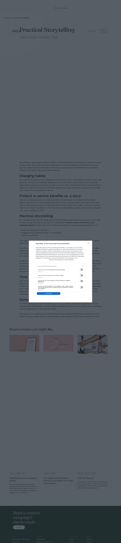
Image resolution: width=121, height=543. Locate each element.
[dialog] (60, 271)
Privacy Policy (69, 299)
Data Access (60, 299)
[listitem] (60, 266)
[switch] (81, 270)
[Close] (89, 243)
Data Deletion (51, 299)
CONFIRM (49, 293)
